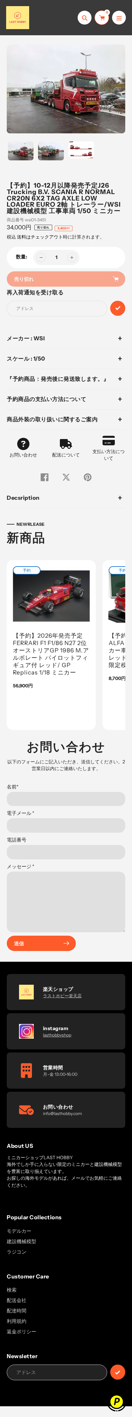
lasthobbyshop (57, 1035)
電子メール (20, 813)
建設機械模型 (21, 1241)
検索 (12, 1290)
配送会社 (16, 1300)
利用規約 (16, 1321)
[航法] (119, 18)
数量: (21, 257)
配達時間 (16, 1311)
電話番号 (16, 840)
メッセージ (20, 866)
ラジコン (16, 1252)
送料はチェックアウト (40, 237)
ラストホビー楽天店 (62, 996)
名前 (13, 787)
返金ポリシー (21, 1331)
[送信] (117, 1372)
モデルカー (19, 1231)
